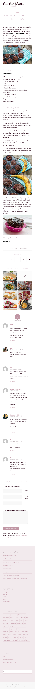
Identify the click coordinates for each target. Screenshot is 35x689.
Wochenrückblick (7, 643)
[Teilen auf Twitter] (12, 259)
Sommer (16, 637)
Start (4, 656)
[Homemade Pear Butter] (25, 295)
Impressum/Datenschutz (9, 662)
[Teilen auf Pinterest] (23, 259)
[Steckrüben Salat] (10, 285)
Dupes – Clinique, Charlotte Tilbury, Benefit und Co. (15, 578)
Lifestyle (5, 599)
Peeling (14, 634)
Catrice (11, 617)
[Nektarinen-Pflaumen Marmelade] (10, 305)
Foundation (6, 623)
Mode (11, 631)
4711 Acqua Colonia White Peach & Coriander (13, 572)
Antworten (12, 340)
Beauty (5, 592)
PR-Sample (25, 634)
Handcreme (20, 623)
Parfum (9, 634)
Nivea (4, 634)
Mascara (23, 629)
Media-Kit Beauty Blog (8, 659)
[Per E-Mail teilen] (29, 259)
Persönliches (6, 601)
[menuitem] (4, 686)
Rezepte (10, 637)
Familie (26, 620)
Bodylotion (6, 617)
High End (5, 626)
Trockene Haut (6, 640)
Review (5, 637)
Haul (25, 623)
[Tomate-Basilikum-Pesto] (25, 276)
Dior (27, 617)
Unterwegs (14, 640)
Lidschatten (6, 629)
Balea (19, 614)
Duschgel (11, 620)
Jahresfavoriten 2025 (7, 568)
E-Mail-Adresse (27, 498)
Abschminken (6, 614)
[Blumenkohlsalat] (10, 276)
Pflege (19, 634)
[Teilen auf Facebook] (6, 259)
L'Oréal (23, 626)
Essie (21, 620)
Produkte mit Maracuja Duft (9, 555)
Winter (27, 640)
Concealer (22, 617)
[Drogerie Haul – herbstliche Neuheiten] (25, 285)
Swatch (21, 637)
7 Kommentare (23, 248)
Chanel (16, 617)
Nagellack (17, 631)
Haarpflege (13, 623)
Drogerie (5, 620)
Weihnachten (21, 640)
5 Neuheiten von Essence (8, 558)
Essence (17, 620)
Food (17, 12)
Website (27, 503)
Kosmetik (18, 626)
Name (26, 491)
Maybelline (6, 631)
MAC (18, 629)
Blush (24, 614)
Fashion (5, 594)
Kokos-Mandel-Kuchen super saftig (11, 562)
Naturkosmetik (24, 631)
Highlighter (11, 626)
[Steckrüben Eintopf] (25, 305)
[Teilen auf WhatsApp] (17, 259)
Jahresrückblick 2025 (7, 565)
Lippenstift (13, 629)
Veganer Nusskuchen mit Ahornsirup (11, 575)
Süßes (25, 637)
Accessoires (14, 614)
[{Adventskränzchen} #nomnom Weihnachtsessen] (10, 295)
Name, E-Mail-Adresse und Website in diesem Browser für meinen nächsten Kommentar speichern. (16, 510)
